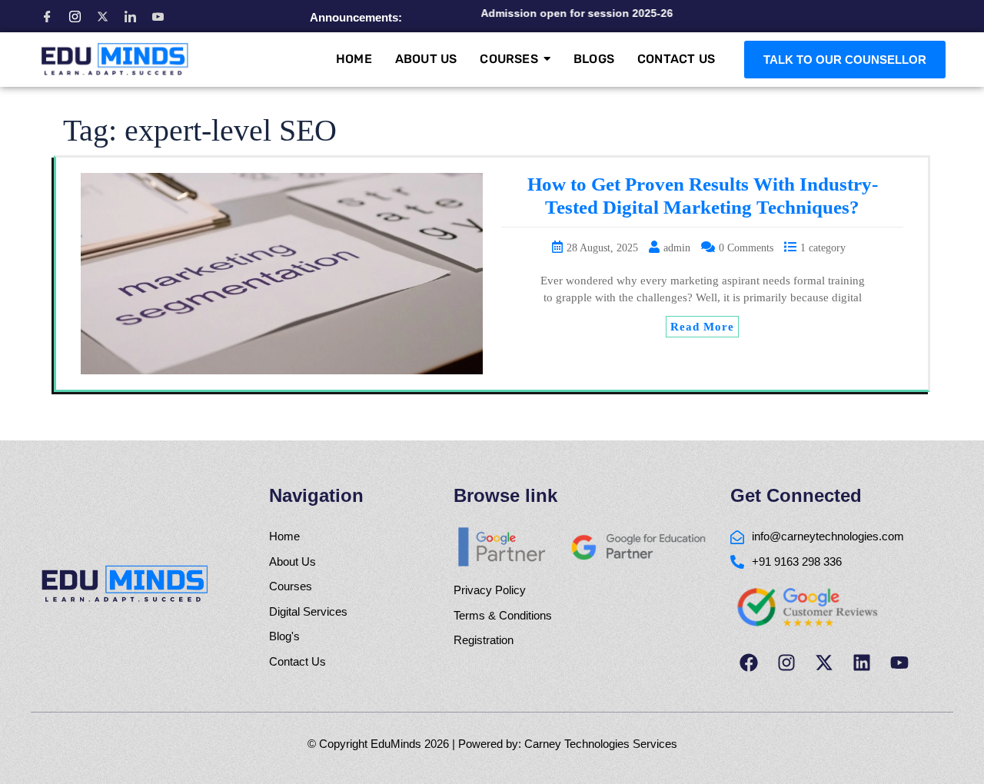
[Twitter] (102, 16)
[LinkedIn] (129, 16)
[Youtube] (899, 662)
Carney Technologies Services (600, 743)
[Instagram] (74, 16)
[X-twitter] (824, 662)
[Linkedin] (861, 662)
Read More (702, 327)
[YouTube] (157, 16)
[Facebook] (46, 16)
